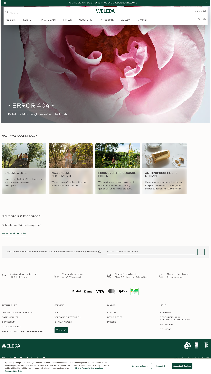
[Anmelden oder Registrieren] (199, 20)
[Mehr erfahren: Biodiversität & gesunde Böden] (117, 168)
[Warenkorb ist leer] (204, 20)
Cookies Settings (139, 366)
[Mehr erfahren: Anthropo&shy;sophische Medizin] (164, 168)
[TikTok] (44, 358)
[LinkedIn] (21, 358)
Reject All (160, 366)
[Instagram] (9, 358)
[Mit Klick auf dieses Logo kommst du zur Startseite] (105, 11)
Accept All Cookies (182, 366)
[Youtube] (15, 358)
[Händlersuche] (201, 252)
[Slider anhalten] (4, 2)
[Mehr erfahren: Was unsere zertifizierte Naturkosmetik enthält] (71, 168)
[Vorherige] (202, 2)
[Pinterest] (26, 358)
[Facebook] (3, 358)
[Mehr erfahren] (187, 345)
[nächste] (206, 2)
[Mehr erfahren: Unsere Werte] (24, 168)
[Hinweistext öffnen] (99, 252)
